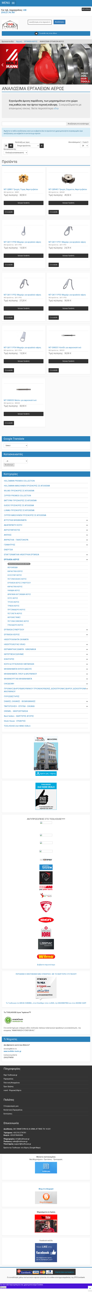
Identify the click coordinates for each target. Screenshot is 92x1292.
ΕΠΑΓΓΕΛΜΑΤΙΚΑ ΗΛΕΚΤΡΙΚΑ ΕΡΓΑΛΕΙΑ (21, 554)
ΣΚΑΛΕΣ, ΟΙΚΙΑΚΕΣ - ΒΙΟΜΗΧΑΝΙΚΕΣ (19, 701)
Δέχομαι (3, 1287)
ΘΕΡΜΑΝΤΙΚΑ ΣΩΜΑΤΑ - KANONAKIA (20, 649)
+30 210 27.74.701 (13, 11)
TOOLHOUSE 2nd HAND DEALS (17, 726)
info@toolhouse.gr (22, 1139)
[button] (86, 9)
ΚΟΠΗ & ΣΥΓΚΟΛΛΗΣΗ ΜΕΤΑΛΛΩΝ (19, 664)
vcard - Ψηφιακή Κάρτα (12, 1090)
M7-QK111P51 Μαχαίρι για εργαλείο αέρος (67, 242)
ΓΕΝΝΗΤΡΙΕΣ (9, 545)
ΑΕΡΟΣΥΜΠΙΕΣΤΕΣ (12, 530)
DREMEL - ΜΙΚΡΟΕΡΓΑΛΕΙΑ (16, 711)
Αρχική (19, 41)
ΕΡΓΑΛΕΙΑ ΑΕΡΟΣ (30, 41)
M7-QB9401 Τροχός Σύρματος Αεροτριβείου (68, 189)
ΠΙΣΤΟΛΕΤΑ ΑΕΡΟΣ (15, 613)
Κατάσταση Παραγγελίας (13, 1110)
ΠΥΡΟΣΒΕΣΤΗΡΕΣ (11, 696)
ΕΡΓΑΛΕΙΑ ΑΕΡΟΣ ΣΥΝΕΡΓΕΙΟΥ (19, 583)
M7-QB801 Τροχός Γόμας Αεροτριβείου (21, 189)
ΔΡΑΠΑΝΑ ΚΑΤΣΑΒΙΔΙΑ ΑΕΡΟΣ (19, 594)
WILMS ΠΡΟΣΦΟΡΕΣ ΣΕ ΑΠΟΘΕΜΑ (19, 491)
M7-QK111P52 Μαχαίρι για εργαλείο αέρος (22, 295)
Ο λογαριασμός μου (11, 1106)
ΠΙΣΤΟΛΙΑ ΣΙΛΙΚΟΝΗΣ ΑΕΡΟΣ (18, 621)
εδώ (56, 108)
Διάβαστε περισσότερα (46, 965)
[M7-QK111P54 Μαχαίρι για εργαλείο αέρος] (23, 338)
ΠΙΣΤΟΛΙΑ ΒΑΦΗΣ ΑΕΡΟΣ (17, 579)
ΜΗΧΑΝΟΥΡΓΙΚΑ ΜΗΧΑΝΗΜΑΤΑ (18, 679)
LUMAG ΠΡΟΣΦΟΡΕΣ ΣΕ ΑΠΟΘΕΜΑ (19, 510)
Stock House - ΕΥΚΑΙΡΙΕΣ (15, 721)
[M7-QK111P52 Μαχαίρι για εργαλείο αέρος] (23, 286)
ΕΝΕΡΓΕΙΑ (8, 550)
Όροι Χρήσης (9, 1086)
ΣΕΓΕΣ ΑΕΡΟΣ (13, 598)
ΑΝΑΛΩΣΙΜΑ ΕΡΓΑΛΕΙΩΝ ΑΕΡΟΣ (19, 564)
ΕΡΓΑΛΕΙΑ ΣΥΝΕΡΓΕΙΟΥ (14, 629)
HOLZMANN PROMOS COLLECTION (19, 481)
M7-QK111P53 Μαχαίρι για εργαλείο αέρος (67, 295)
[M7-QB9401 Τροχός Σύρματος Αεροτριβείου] (68, 180)
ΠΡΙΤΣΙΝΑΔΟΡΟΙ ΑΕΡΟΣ (16, 610)
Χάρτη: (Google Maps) (32, 1148)
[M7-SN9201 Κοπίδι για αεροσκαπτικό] (68, 338)
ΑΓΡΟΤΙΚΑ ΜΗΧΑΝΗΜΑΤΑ (15, 520)
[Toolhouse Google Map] (46, 773)
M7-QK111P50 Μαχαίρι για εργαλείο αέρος (22, 242)
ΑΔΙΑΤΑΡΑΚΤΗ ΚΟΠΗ (13, 525)
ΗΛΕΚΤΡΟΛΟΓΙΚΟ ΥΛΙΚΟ (14, 644)
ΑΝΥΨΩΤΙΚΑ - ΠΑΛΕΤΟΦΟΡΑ (16, 540)
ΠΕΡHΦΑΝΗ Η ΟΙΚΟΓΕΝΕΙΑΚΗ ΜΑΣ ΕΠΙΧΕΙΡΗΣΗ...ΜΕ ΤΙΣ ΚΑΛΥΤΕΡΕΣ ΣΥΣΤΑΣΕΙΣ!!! (46, 974)
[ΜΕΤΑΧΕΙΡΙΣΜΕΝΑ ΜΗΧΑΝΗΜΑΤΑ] (46, 796)
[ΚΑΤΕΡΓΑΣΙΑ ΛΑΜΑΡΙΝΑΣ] (46, 64)
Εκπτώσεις (8, 1114)
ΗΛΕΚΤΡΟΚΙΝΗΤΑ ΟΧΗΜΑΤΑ (16, 639)
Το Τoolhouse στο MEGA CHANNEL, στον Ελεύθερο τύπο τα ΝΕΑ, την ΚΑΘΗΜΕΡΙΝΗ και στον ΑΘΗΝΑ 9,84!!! (46, 1003)
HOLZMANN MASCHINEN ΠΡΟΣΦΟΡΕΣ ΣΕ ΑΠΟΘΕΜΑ (27, 486)
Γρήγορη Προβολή (23, 203)
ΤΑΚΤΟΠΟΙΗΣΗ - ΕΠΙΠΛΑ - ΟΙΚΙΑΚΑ (19, 706)
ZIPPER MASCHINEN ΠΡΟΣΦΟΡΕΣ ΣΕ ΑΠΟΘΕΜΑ (25, 515)
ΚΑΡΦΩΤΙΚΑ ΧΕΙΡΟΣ (15, 571)
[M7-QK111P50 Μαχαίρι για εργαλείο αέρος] (23, 233)
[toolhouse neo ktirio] (46, 753)
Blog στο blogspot (46, 1189)
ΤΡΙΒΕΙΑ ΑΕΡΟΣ (13, 606)
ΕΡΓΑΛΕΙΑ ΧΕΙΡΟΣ (12, 634)
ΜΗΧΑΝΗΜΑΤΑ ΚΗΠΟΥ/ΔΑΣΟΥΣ (18, 669)
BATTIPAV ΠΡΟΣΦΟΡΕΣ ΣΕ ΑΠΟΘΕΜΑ (20, 500)
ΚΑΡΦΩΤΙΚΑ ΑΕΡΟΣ (15, 587)
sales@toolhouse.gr (20, 1141)
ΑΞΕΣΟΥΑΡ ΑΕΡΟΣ (15, 575)
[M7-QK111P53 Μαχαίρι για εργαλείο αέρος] (68, 286)
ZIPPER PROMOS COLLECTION (17, 495)
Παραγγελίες (8, 1079)
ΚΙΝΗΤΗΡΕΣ (9, 659)
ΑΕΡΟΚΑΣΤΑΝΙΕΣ (14, 617)
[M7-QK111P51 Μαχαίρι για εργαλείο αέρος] (68, 233)
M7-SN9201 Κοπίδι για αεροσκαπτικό (65, 347)
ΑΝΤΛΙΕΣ (8, 535)
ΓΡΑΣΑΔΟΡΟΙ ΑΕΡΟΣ (15, 625)
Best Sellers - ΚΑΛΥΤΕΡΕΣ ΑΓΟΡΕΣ (19, 716)
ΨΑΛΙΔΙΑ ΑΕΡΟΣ (14, 590)
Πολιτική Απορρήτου (12, 1083)
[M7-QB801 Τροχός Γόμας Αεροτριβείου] (23, 180)
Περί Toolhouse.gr (10, 1075)
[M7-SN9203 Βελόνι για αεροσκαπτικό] (23, 391)
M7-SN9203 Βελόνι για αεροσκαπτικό (20, 400)
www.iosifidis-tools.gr (12, 1051)
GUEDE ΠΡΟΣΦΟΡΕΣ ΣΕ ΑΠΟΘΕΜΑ (19, 505)
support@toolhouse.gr (22, 1144)
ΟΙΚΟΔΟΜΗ (9, 684)
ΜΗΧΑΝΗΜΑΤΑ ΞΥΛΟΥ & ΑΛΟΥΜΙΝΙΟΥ (20, 674)
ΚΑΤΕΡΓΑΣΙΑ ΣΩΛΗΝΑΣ (14, 654)
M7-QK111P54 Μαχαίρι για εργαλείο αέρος (22, 347)
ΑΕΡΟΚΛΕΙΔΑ (13, 567)
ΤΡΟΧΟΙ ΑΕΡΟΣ (13, 602)
